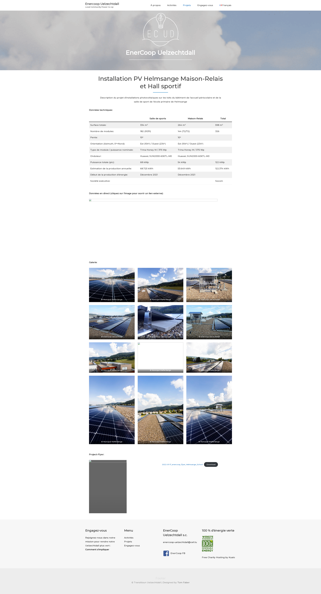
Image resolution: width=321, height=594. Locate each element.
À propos (156, 5)
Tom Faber (183, 582)
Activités (171, 5)
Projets (187, 5)
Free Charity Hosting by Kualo (218, 557)
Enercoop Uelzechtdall (102, 4)
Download (211, 464)
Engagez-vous (205, 5)
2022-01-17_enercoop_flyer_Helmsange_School (182, 464)
